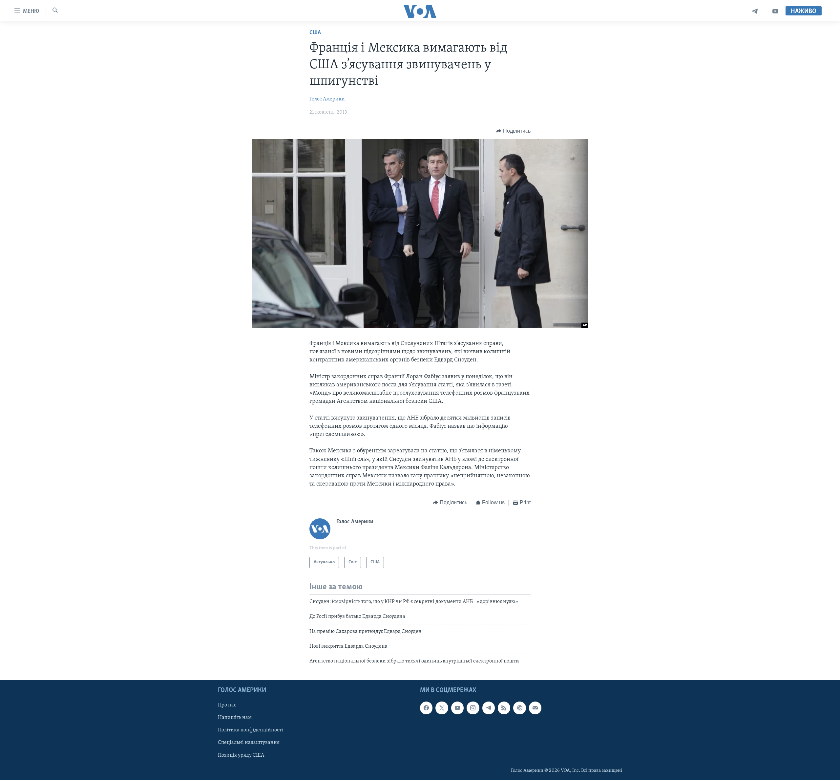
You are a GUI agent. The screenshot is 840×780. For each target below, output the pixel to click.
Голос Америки (327, 99)
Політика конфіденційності (250, 730)
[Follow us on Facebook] (426, 708)
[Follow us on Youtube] (457, 708)
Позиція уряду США (241, 755)
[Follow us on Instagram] (473, 708)
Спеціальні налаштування (249, 742)
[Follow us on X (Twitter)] (441, 708)
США (315, 33)
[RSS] (504, 708)
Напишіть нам (235, 717)
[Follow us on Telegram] (488, 708)
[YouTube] (775, 11)
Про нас (227, 705)
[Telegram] (755, 11)
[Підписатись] (535, 708)
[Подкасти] (519, 708)
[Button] (513, 131)
